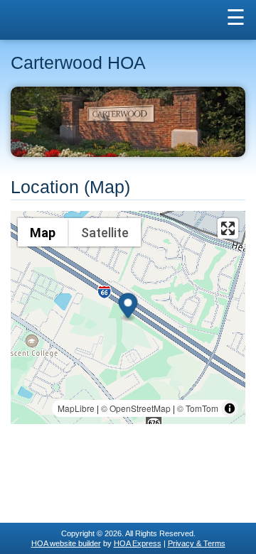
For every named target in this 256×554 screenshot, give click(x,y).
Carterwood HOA (78, 63)
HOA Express (137, 543)
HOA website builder (66, 543)
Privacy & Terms (196, 543)
